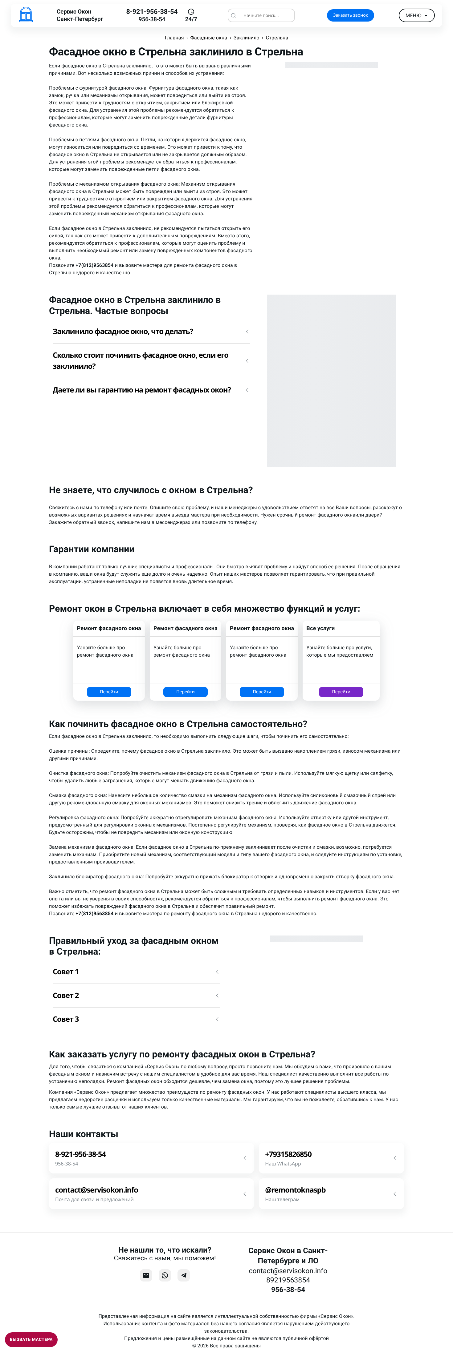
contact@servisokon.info (288, 1271)
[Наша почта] (146, 1275)
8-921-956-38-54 (152, 12)
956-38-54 (152, 19)
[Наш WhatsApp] (165, 1275)
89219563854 (288, 1280)
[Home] (26, 15)
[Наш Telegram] (184, 1275)
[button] (151, 331)
